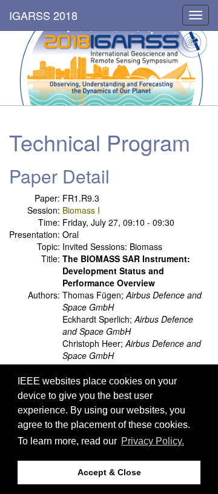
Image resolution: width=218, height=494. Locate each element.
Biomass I (81, 210)
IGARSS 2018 (43, 15)
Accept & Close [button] (109, 472)
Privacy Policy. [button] (152, 441)
